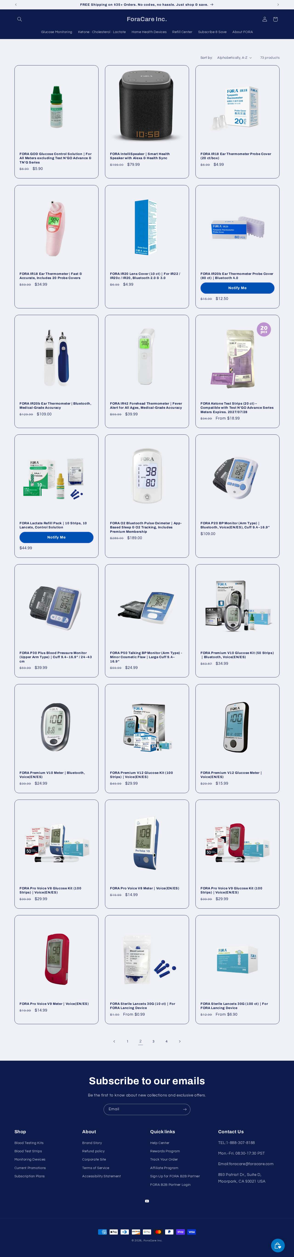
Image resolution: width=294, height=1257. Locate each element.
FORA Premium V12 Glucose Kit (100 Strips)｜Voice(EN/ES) (141, 775)
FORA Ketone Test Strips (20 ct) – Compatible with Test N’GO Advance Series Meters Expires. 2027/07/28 (237, 408)
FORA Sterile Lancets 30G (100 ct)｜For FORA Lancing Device (234, 1006)
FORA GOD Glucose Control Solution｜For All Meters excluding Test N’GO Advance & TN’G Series (55, 158)
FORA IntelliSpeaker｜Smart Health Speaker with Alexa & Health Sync (140, 156)
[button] (19, 19)
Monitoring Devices (29, 1159)
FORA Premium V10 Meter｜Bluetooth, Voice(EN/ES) (52, 775)
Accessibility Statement (101, 1176)
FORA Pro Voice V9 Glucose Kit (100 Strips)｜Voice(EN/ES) (231, 890)
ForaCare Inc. (153, 1240)
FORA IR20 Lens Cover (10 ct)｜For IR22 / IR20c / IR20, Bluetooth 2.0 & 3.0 (145, 276)
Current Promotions (30, 1168)
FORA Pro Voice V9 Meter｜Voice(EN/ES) (54, 1004)
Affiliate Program (164, 1168)
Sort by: (206, 57)
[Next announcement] (278, 4)
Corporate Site (94, 1159)
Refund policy (93, 1151)
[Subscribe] (185, 1109)
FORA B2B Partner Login (170, 1185)
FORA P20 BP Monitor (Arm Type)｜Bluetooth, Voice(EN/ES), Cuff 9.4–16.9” (235, 525)
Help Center (160, 1143)
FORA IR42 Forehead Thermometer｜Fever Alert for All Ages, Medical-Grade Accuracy (146, 405)
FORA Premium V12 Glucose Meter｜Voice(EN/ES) (232, 775)
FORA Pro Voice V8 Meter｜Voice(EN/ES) (144, 888)
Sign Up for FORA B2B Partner (175, 1176)
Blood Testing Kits (29, 1143)
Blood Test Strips (28, 1151)
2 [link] (140, 1041)
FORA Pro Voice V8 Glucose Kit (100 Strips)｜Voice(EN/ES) (50, 890)
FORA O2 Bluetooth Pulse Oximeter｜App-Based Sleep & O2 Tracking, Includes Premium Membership (146, 527)
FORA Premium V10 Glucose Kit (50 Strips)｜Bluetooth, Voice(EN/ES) (237, 655)
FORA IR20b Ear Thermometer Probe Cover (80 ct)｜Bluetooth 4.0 (237, 276)
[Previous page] (114, 1041)
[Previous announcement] (16, 4)
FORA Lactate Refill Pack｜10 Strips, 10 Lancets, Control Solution (53, 525)
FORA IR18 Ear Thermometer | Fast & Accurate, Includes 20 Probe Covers (51, 276)
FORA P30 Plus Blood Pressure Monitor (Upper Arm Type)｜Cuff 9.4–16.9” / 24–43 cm (56, 657)
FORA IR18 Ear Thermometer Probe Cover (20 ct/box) (236, 156)
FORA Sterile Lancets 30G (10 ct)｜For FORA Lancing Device (142, 1006)
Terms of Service (95, 1168)
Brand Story (92, 1143)
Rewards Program (165, 1151)
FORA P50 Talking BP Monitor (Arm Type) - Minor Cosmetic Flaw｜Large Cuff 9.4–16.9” (146, 657)
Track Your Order (164, 1159)
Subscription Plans (29, 1176)
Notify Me (237, 288)
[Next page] (179, 1041)
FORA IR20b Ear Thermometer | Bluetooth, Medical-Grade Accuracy (55, 405)
